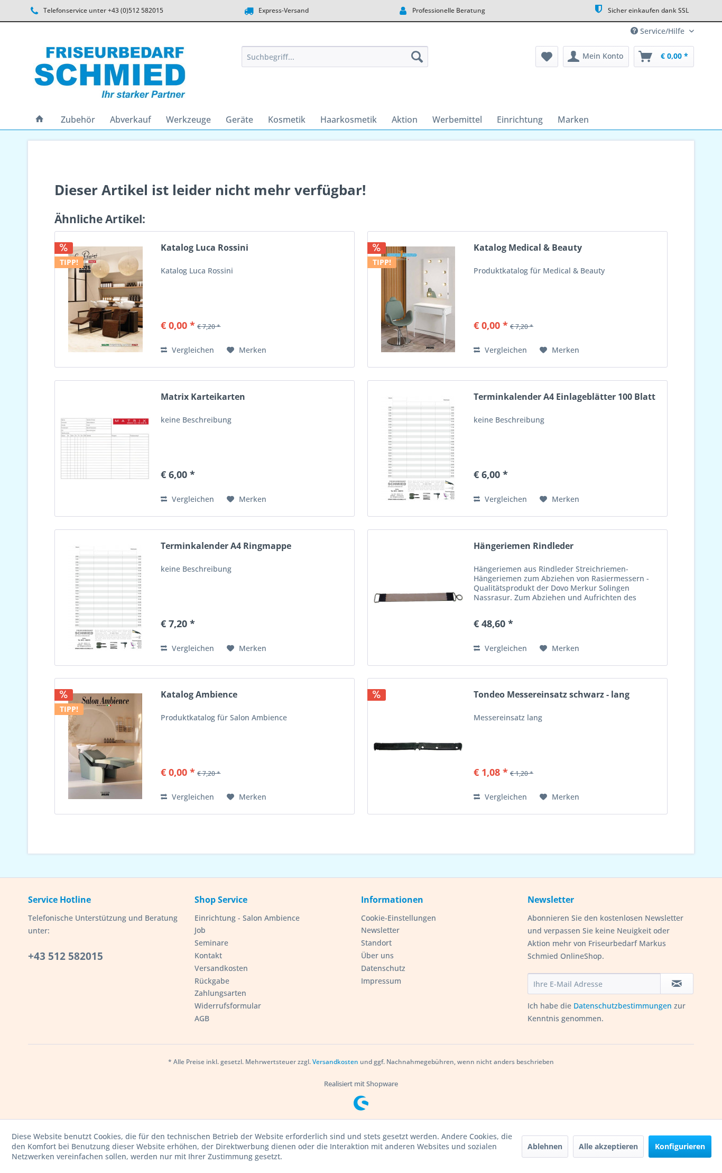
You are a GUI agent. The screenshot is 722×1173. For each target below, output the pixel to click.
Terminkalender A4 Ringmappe (226, 546)
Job (200, 930)
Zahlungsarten (220, 993)
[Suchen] (417, 56)
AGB (202, 1018)
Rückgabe (212, 981)
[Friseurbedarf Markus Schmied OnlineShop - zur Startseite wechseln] (109, 75)
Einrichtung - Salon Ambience (247, 918)
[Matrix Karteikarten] (105, 448)
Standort (376, 943)
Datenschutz (383, 968)
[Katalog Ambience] (105, 746)
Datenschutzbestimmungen (622, 1006)
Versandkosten (221, 968)
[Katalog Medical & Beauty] (418, 299)
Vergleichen (192, 350)
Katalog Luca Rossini (204, 247)
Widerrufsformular (228, 1006)
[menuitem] (335, 56)
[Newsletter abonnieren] (676, 983)
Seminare (211, 943)
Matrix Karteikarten (203, 396)
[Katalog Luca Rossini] (105, 299)
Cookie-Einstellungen (398, 918)
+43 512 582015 (65, 956)
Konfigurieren (680, 1146)
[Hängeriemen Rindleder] (418, 597)
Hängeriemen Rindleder (523, 546)
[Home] (39, 119)
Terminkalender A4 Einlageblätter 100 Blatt (564, 396)
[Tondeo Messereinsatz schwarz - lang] (418, 746)
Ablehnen (544, 1146)
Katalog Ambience (199, 694)
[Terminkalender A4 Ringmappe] (105, 597)
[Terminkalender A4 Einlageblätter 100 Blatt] (418, 448)
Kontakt (208, 955)
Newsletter (380, 930)
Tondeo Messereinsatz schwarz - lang (552, 694)
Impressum (381, 981)
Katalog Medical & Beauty (528, 247)
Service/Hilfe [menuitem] (662, 31)
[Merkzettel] (546, 56)
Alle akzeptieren (608, 1146)
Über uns (377, 955)
